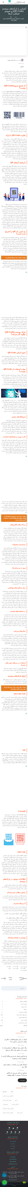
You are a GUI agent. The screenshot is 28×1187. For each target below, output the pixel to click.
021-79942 (12, 1157)
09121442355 (13, 1161)
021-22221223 (12, 1159)
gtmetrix (5, 1091)
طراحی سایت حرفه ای (8, 1108)
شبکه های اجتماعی (23, 1017)
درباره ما (13, 1148)
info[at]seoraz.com (13, 1164)
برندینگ (25, 1009)
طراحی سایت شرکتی (8, 1112)
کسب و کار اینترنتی (22, 1022)
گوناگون (22, 66)
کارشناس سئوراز (11, 60)
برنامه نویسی (24, 1006)
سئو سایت (5, 1104)
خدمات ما (13, 1143)
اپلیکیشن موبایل (23, 1001)
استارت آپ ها (24, 1004)
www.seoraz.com (13, 1179)
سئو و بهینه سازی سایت (21, 1014)
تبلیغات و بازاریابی (23, 1012)
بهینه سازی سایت (7, 1100)
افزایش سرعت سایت (8, 1096)
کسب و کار (19, 1112)
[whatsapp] (4, 1182)
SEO (12, 1091)
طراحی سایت (24, 1020)
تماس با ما (13, 1146)
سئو (16, 1100)
